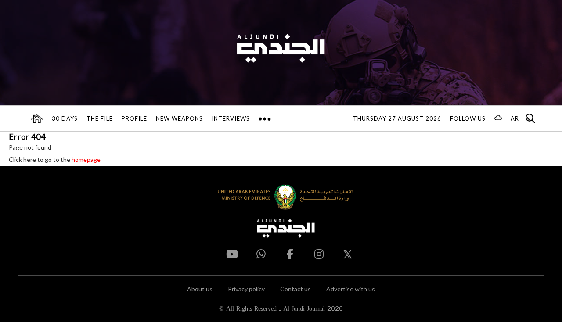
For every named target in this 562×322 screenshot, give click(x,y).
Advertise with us (350, 289)
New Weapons (179, 118)
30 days (65, 118)
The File (99, 118)
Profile (134, 118)
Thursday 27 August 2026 (397, 118)
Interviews (231, 118)
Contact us (295, 289)
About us (200, 289)
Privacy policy (246, 289)
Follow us (468, 118)
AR (515, 118)
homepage (86, 159)
